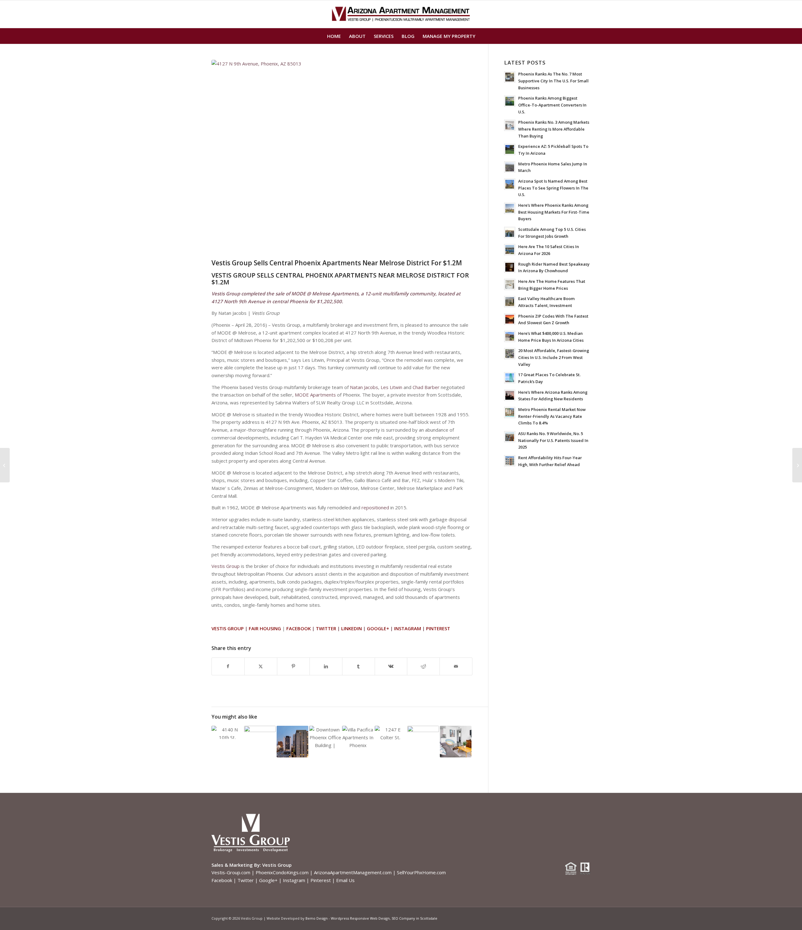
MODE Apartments (315, 395)
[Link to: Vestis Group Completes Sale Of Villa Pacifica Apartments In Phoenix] (358, 738)
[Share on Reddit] (423, 666)
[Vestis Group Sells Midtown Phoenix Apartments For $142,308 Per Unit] (5, 465)
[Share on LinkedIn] (326, 666)
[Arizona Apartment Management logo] (401, 14)
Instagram (294, 880)
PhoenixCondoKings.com (282, 872)
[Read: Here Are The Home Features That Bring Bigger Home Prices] (509, 284)
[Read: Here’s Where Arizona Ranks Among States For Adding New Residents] (509, 395)
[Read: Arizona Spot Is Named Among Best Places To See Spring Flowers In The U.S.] (509, 184)
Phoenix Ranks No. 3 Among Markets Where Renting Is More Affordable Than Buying (553, 128)
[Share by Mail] (456, 666)
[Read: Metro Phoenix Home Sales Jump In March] (509, 167)
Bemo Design (316, 918)
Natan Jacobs (364, 387)
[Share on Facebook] (228, 666)
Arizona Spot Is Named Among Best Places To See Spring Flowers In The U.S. (553, 187)
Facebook (221, 880)
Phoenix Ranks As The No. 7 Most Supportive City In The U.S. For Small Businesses (553, 80)
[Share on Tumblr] (358, 666)
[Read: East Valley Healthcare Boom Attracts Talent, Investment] (509, 301)
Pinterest (320, 880)
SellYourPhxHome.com (421, 872)
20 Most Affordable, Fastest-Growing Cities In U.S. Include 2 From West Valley (553, 357)
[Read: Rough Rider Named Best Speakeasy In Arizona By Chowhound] (509, 267)
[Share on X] (261, 666)
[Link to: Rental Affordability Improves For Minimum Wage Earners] (455, 741)
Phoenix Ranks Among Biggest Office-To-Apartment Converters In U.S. (552, 104)
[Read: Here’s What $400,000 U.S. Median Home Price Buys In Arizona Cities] (509, 336)
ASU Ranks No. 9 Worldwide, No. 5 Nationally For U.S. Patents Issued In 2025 (553, 440)
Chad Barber (426, 387)
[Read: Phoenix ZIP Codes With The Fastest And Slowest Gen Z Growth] (509, 319)
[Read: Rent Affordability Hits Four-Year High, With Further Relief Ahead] (509, 460)
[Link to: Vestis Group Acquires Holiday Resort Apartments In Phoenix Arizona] (423, 735)
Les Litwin (391, 387)
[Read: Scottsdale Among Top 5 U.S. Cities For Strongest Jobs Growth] (509, 232)
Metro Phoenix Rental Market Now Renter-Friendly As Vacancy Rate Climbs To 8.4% (552, 416)
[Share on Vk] (391, 666)
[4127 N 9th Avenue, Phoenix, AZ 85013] (341, 158)
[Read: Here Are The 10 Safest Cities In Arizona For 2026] (509, 249)
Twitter (245, 880)
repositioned (375, 507)
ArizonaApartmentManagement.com (353, 872)
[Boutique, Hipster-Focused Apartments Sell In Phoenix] (797, 465)
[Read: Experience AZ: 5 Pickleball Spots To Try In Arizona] (509, 149)
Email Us (345, 880)
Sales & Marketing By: (236, 865)
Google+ (268, 880)
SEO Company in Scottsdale (414, 918)
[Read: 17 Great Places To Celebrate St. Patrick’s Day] (509, 377)
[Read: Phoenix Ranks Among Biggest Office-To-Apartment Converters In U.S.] (509, 101)
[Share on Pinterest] (293, 666)
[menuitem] (334, 36)
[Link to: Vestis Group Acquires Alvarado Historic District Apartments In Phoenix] (260, 738)
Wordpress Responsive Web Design (360, 918)
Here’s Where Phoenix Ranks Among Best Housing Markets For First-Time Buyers (553, 211)
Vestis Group (225, 566)
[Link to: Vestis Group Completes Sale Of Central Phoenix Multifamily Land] (390, 732)
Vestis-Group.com (230, 872)
